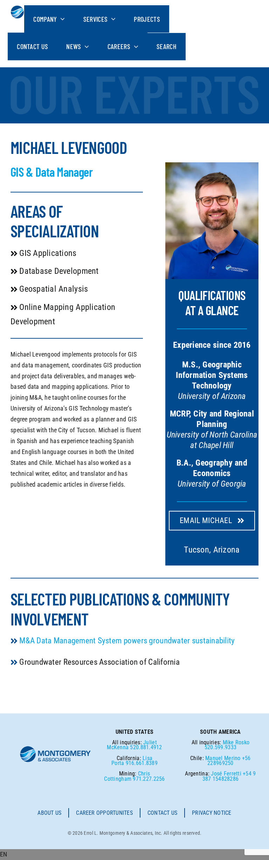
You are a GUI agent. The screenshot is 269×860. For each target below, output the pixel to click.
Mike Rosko (236, 742)
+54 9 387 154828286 (229, 776)
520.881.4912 (146, 747)
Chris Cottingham (127, 776)
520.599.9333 (220, 747)
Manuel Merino (223, 758)
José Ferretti (226, 773)
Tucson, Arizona (212, 550)
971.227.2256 (149, 779)
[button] (134, 854)
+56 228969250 (228, 760)
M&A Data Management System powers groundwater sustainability (127, 640)
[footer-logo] (55, 748)
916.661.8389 (142, 763)
